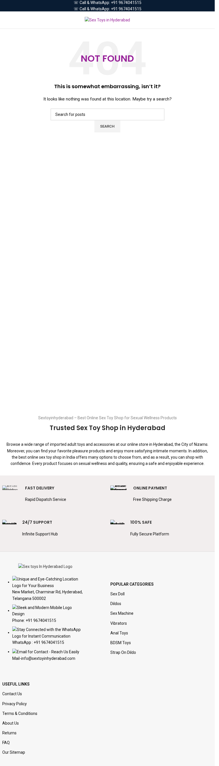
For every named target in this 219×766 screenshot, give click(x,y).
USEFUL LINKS (16, 684)
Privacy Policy (14, 704)
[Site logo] (107, 19)
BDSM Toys (120, 642)
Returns (9, 733)
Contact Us (12, 694)
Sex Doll (117, 594)
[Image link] (45, 566)
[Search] (210, 20)
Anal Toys (119, 633)
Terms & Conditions (19, 713)
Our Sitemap (13, 752)
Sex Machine (121, 613)
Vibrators (118, 623)
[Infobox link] (53, 497)
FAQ (6, 742)
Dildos (115, 603)
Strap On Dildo (123, 652)
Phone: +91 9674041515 (34, 620)
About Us (10, 723)
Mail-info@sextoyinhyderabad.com (43, 658)
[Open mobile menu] (6, 20)
